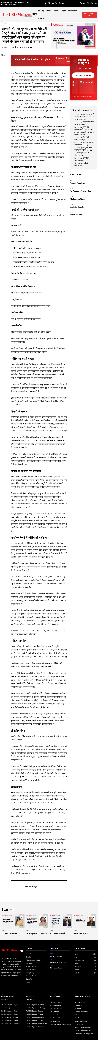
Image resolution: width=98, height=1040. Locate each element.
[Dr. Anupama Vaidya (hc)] (37, 921)
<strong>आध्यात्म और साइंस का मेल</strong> (84, 123)
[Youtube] (63, 3)
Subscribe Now (83, 75)
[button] (82, 3)
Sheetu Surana (76, 214)
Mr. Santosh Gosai (77, 199)
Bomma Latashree (77, 183)
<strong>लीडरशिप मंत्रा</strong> (81, 159)
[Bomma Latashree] (13, 921)
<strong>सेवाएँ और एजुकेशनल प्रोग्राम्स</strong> (83, 128)
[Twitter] (56, 3)
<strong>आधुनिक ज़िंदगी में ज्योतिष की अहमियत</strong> (83, 149)
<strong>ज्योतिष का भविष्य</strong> (81, 154)
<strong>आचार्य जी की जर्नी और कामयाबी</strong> (84, 144)
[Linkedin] (53, 3)
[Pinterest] (3, 72)
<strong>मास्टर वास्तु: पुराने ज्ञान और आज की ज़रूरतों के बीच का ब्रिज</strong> (84, 116)
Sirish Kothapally (77, 207)
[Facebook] (46, 3)
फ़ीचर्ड (3, 23)
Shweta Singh (26, 47)
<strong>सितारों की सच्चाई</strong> (81, 138)
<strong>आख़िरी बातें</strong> (81, 164)
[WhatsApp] (59, 3)
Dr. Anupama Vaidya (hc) (80, 191)
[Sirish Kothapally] (85, 921)
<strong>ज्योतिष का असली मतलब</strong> (84, 133)
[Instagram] (49, 3)
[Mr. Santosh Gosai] (61, 921)
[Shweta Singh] (16, 887)
